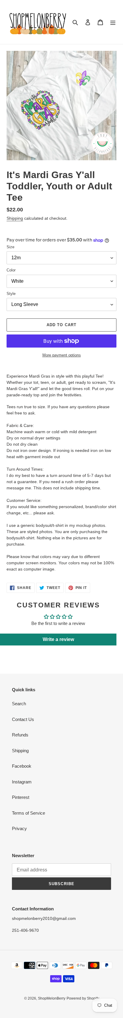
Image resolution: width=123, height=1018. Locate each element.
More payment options (61, 355)
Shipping (15, 218)
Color (11, 270)
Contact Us (23, 719)
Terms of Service (28, 813)
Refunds (20, 734)
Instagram (22, 781)
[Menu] (113, 22)
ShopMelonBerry (51, 998)
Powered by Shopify (83, 998)
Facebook (21, 766)
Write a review (58, 639)
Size (10, 247)
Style (11, 293)
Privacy (19, 828)
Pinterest (20, 797)
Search (19, 703)
